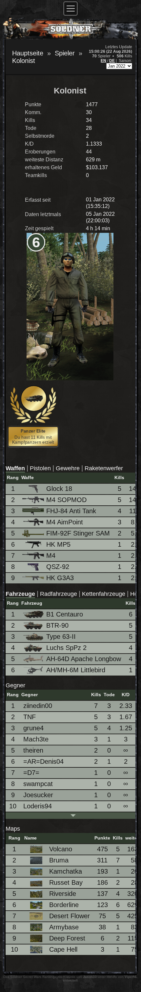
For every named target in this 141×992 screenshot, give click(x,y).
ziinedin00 (37, 705)
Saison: (125, 60)
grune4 (33, 728)
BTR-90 (57, 625)
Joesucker (38, 795)
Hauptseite (27, 53)
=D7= (31, 772)
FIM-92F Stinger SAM (78, 533)
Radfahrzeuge (58, 594)
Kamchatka (65, 871)
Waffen (15, 468)
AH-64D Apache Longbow (83, 658)
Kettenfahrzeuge (103, 594)
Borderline (64, 904)
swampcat (38, 783)
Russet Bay (66, 882)
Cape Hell (63, 949)
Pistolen (40, 468)
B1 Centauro (64, 614)
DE (112, 60)
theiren (33, 750)
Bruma (59, 860)
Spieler (65, 53)
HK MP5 (58, 544)
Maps (13, 828)
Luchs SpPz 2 (66, 647)
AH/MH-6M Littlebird (75, 670)
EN (103, 60)
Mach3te (36, 739)
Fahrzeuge (20, 594)
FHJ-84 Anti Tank (71, 511)
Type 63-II (61, 636)
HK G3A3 (60, 577)
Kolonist (23, 60)
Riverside (62, 893)
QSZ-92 (57, 566)
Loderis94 (37, 806)
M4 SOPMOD (66, 499)
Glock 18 (59, 488)
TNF (29, 716)
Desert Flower (69, 916)
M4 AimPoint (64, 522)
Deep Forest (67, 938)
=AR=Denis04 (43, 761)
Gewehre (68, 468)
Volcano (60, 849)
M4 (50, 555)
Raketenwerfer (104, 468)
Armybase (64, 927)
